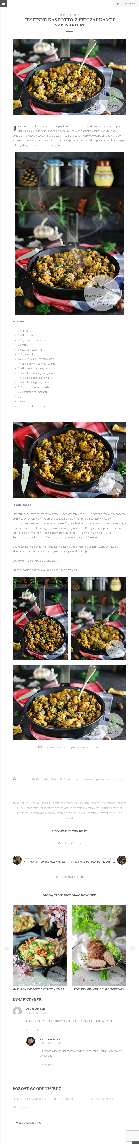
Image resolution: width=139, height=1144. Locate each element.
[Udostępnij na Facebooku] (65, 843)
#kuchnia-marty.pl (112, 807)
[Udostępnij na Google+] (72, 843)
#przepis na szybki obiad (71, 813)
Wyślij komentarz (29, 1122)
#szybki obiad (108, 813)
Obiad (63, 15)
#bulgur (45, 802)
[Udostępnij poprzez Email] (80, 843)
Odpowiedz (32, 1030)
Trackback (61, 876)
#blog (16, 802)
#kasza (111, 802)
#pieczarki (23, 813)
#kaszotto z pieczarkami (55, 807)
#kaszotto (32, 807)
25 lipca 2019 (41, 1013)
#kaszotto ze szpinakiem (85, 807)
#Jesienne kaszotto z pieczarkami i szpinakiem (78, 802)
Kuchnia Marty (51, 1039)
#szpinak (93, 813)
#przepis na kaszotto (43, 813)
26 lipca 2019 (55, 1043)
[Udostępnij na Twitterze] (59, 843)
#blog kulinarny (30, 802)
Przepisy (74, 15)
